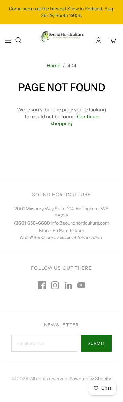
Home (53, 65)
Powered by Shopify (90, 379)
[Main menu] (8, 40)
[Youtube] (81, 285)
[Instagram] (55, 285)
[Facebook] (42, 285)
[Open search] (18, 40)
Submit (96, 343)
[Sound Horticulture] (61, 36)
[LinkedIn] (68, 285)
